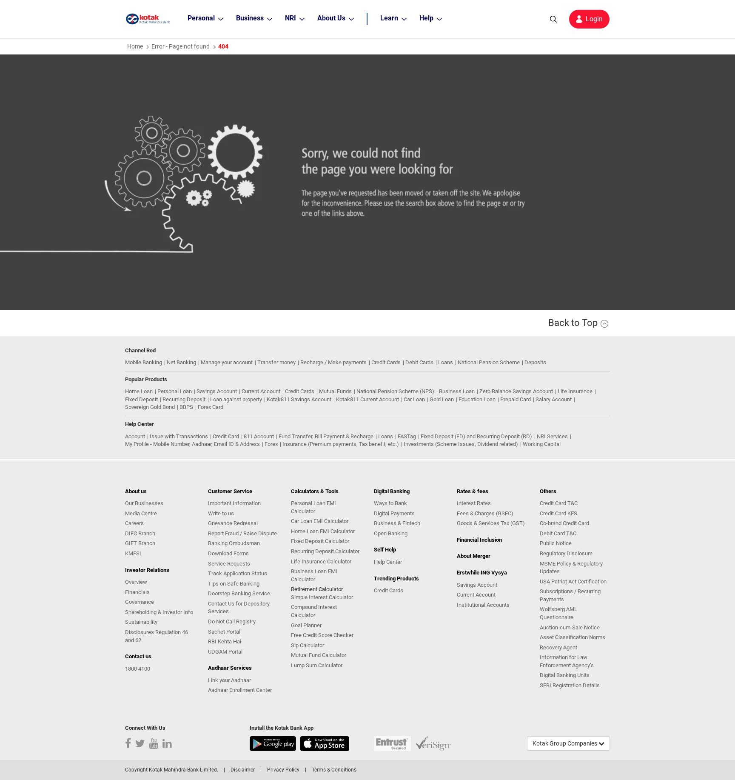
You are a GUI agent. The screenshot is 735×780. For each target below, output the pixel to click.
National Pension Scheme (489, 362)
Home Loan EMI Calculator (323, 531)
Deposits (535, 362)
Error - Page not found (180, 46)
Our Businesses (144, 503)
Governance (139, 602)
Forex (271, 444)
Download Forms (228, 553)
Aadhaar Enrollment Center (240, 690)
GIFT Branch (140, 543)
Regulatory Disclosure (566, 553)
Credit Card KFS (558, 513)
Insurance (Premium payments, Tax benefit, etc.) (340, 444)
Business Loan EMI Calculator (314, 575)
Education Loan (477, 399)
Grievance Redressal (233, 523)
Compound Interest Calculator (314, 611)
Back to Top (574, 322)
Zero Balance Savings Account (516, 391)
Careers (134, 523)
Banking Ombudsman (234, 543)
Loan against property (236, 399)
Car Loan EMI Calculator (319, 521)
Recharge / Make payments (333, 362)
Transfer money (276, 362)
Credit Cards (386, 362)
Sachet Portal (224, 632)
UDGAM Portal (225, 652)
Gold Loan (442, 399)
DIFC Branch (140, 533)
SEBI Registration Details (570, 685)
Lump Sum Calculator (316, 665)
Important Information (234, 503)
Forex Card (210, 407)
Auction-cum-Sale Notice (570, 627)
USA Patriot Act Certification (573, 581)
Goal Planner (306, 625)
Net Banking (181, 362)
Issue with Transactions (179, 436)
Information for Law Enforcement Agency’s (567, 661)
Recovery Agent (558, 647)
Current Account (261, 391)
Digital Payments (394, 513)
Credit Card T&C (559, 503)
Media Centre (141, 513)
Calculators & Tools (315, 491)
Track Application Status (237, 573)
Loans (445, 362)
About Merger (473, 556)
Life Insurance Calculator (321, 561)
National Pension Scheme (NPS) (395, 391)
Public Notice (556, 543)
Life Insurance (575, 391)
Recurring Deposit (183, 399)
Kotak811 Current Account (367, 399)
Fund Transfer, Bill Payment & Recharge (326, 436)
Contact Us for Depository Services (239, 607)
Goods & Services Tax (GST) (491, 523)
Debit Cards (419, 362)
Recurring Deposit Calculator (325, 551)
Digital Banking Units (565, 675)
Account (135, 436)
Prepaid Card (515, 399)
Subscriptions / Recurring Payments (570, 595)
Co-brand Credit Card (564, 523)
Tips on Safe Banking (233, 583)
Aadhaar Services (230, 668)
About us (136, 491)
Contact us (138, 656)
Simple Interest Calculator (322, 597)
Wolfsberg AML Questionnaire (558, 613)
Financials (137, 592)
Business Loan (457, 391)
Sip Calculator (307, 645)
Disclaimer (243, 770)
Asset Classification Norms (572, 637)
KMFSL (133, 553)
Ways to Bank (390, 503)
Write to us (221, 513)
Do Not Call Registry (232, 621)
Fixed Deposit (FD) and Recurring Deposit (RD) (476, 436)
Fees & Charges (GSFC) (485, 513)
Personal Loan (174, 391)
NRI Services (552, 436)
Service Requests (229, 563)
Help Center (388, 562)
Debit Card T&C (558, 533)
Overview (136, 582)
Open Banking (390, 533)
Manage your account (227, 362)
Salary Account (554, 399)
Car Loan (414, 399)
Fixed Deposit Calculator (320, 541)
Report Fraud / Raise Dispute (242, 533)
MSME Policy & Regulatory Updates (571, 567)
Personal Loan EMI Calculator (313, 507)
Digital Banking (392, 491)
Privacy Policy (283, 770)
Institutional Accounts (483, 605)
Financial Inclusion (479, 540)
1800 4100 (137, 669)
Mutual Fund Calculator (318, 655)
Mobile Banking (143, 362)
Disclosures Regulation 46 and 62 (156, 636)
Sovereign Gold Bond (150, 407)
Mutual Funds (335, 391)
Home (135, 46)
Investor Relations (147, 570)
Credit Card (226, 436)
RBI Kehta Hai (224, 641)
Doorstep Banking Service (239, 593)
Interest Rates (474, 503)
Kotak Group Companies (565, 743)
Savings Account (217, 391)
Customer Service (230, 491)
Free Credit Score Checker (322, 635)
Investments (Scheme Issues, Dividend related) (461, 444)
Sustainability (141, 622)
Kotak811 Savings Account (299, 399)
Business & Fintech (397, 523)
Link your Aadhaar (229, 680)
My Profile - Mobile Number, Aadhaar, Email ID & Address (192, 444)
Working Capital (542, 444)
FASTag (407, 436)
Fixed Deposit (141, 399)
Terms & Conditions (334, 770)
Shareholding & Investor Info (159, 612)
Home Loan (139, 391)
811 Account (259, 436)
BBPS (186, 407)
